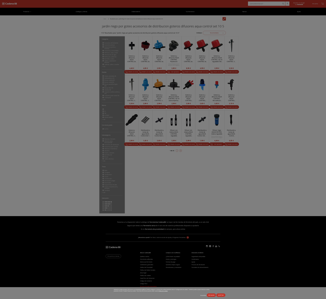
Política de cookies (163, 291)
